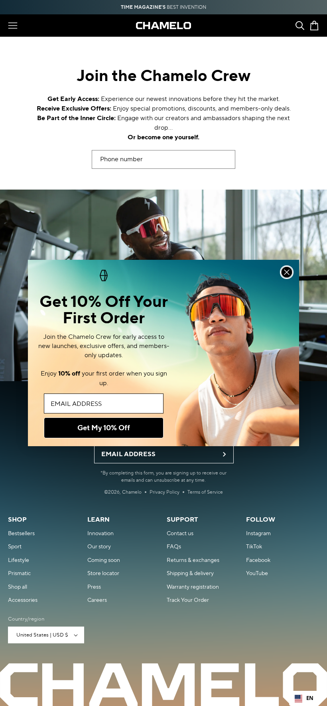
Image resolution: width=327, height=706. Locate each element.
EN (309, 698)
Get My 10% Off (103, 427)
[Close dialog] (287, 272)
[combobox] (304, 698)
